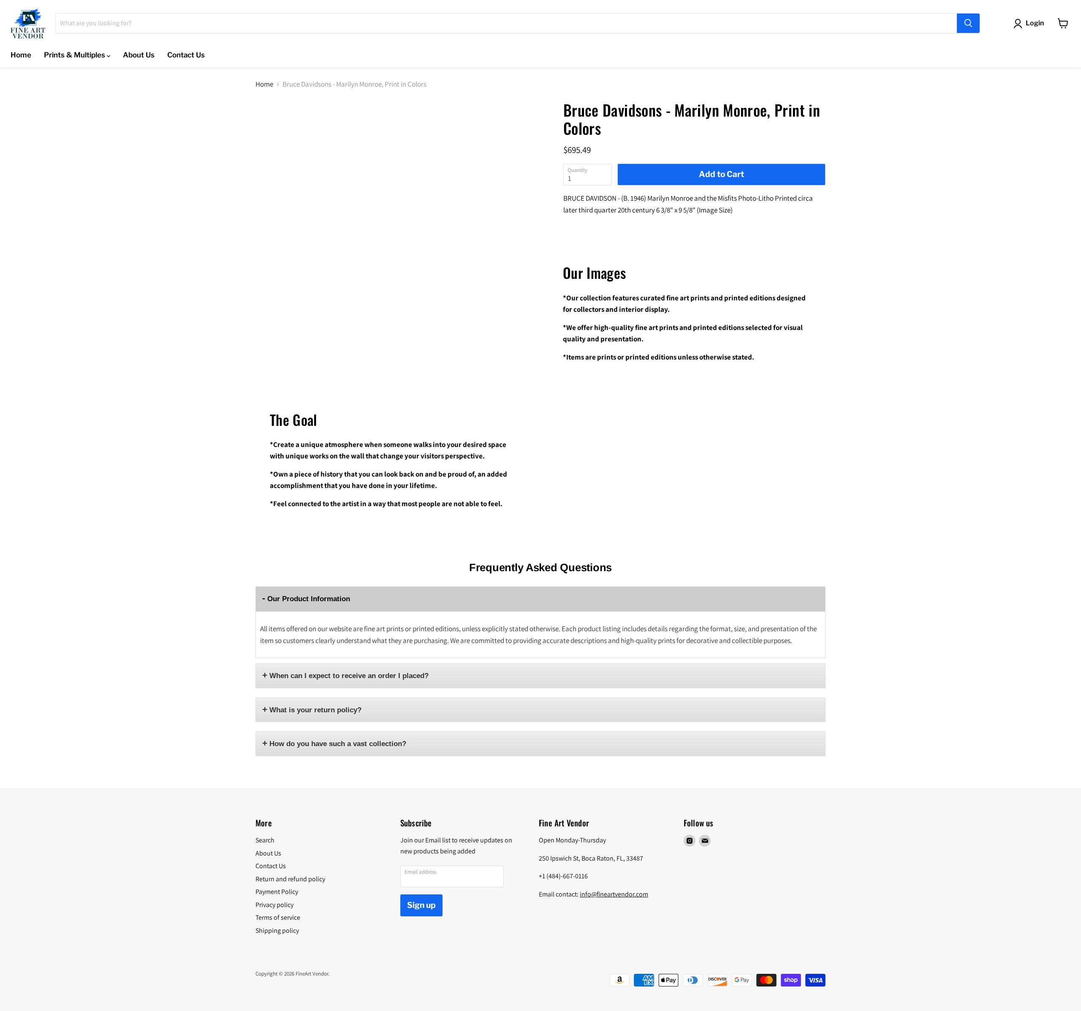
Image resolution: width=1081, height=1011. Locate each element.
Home (21, 55)
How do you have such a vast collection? (337, 744)
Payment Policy (276, 891)
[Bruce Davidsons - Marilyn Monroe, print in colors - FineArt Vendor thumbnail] (277, 125)
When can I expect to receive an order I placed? (349, 676)
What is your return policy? (315, 710)
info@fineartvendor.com (614, 894)
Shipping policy (277, 930)
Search (264, 840)
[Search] (968, 23)
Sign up (421, 905)
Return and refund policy (290, 879)
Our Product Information (308, 599)
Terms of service (277, 917)
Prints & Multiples (75, 55)
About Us (139, 55)
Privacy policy (274, 904)
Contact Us (186, 55)
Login (1035, 23)
